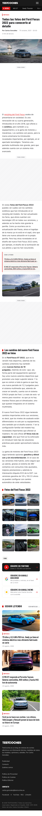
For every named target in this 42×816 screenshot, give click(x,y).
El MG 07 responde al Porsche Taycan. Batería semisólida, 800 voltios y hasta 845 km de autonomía (20, 680)
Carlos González (11, 30)
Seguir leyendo (13, 606)
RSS (22, 795)
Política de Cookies (9, 777)
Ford (38, 8)
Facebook (5, 795)
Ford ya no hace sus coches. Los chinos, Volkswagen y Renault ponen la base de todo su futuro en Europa (21, 720)
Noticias (6, 15)
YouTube (16, 795)
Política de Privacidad (9, 774)
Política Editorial (7, 780)
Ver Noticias (34, 606)
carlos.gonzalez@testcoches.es (13, 790)
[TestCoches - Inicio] (10, 3)
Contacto (5, 764)
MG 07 (15, 8)
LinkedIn (28, 795)
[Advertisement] (21, 89)
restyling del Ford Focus (14, 114)
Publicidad (6, 761)
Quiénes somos (7, 767)
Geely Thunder (27, 8)
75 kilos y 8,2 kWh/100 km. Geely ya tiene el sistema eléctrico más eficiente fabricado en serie (20, 640)
